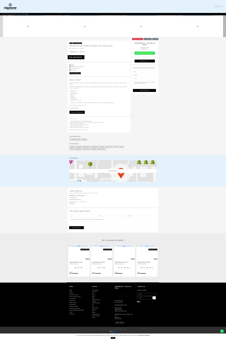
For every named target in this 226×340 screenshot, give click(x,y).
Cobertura (94, 301)
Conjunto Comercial (95, 315)
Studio (93, 298)
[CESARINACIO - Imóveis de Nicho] (10, 6)
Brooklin (23, 14)
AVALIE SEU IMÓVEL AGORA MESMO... (76, 310)
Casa (93, 293)
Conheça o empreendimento (77, 112)
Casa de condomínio (96, 302)
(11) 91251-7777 (218, 6)
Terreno (93, 294)
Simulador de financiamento (74, 308)
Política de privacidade (73, 306)
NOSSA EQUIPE (72, 304)
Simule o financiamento (75, 73)
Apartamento (14, 14)
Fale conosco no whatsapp (145, 53)
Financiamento (72, 300)
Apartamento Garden (96, 299)
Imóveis (70, 291)
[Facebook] (138, 301)
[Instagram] (139, 301)
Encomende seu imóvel (73, 294)
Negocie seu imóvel (73, 302)
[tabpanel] (28, 26)
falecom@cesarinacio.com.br (75, 199)
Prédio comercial (95, 307)
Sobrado (93, 312)
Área (93, 306)
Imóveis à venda (8, 14)
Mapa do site (71, 313)
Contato (70, 312)
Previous (1, 26)
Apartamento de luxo (96, 314)
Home (3, 14)
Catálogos (71, 292)
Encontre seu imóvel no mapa (75, 296)
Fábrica (93, 317)
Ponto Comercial (95, 290)
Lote (93, 304)
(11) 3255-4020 (217, 9)
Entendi (113, 337)
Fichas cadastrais (72, 298)
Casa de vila (94, 309)
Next (224, 26)
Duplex (93, 296)
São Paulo (19, 14)
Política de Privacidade (144, 335)
